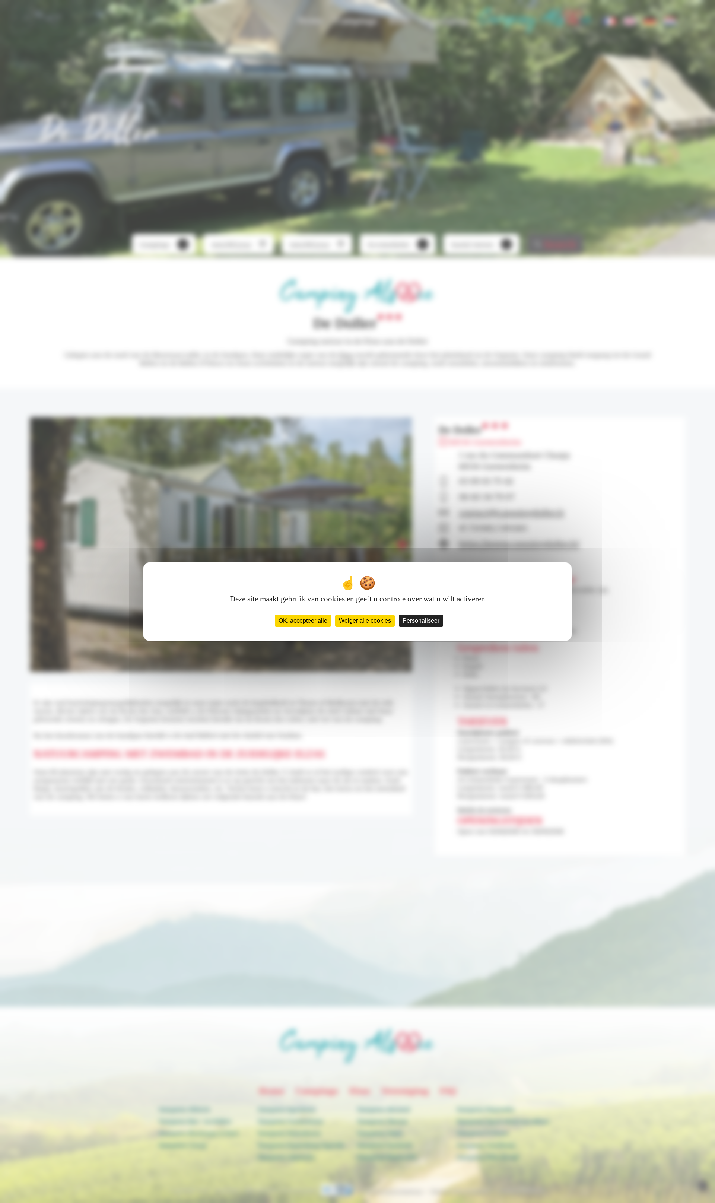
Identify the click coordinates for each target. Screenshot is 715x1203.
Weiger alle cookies (365, 621)
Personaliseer (421, 621)
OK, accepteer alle (303, 621)
